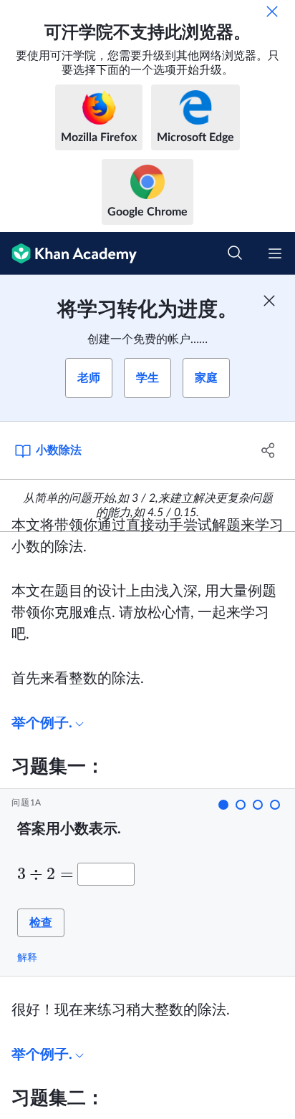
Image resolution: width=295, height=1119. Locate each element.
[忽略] (272, 11)
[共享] (268, 450)
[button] (223, 804)
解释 (27, 957)
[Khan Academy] (68, 253)
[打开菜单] (275, 253)
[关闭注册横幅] (269, 300)
